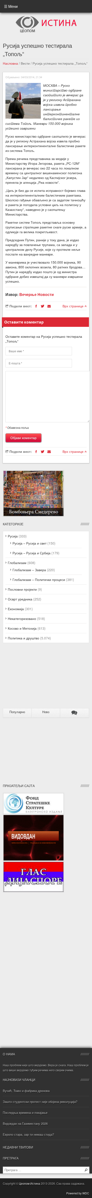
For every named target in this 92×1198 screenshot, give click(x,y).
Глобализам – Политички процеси (39, 579)
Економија (16, 608)
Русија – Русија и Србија (31, 553)
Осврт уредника (20, 599)
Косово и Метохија (22, 628)
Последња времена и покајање (25, 1112)
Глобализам (17, 562)
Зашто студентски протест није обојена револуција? (40, 1101)
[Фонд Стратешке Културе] (33, 795)
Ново (45, 712)
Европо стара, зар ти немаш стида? (28, 1134)
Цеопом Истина (29, 1183)
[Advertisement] (32, 677)
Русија (13, 536)
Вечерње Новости (36, 294)
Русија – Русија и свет (29, 543)
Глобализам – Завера (29, 569)
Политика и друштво (23, 638)
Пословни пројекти (22, 589)
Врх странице (73, 306)
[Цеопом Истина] (46, 17)
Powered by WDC (77, 1193)
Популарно (17, 712)
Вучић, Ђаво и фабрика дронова (26, 1090)
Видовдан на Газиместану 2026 (25, 1123)
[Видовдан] (33, 816)
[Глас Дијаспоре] (33, 863)
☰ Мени (11, 6)
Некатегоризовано (22, 618)
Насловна (10, 63)
